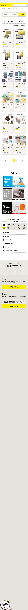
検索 (23, 14)
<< (5, 160)
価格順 (23, 25)
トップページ (3, 8)
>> (22, 160)
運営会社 (13, 269)
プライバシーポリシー (13, 272)
